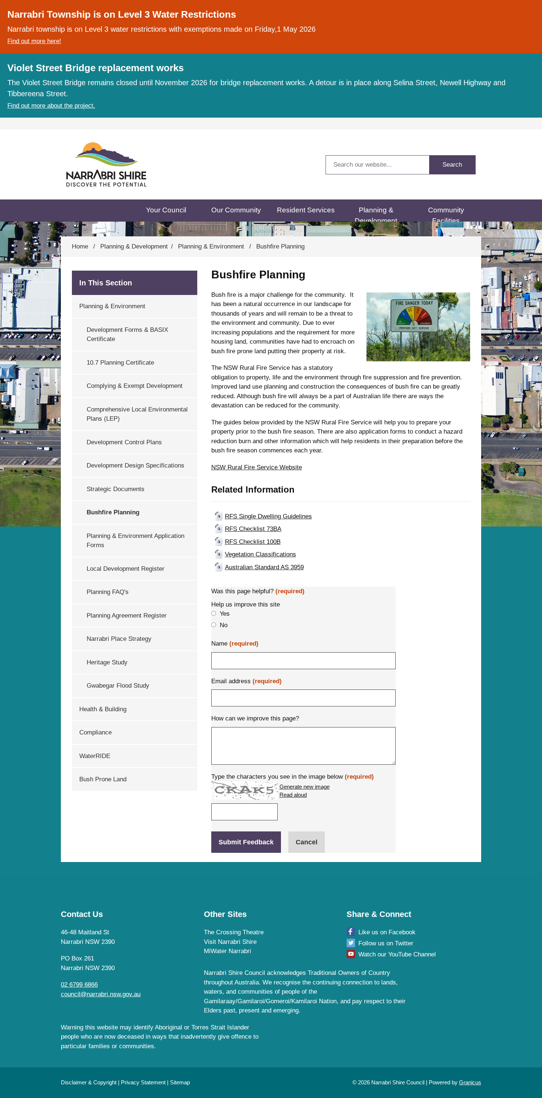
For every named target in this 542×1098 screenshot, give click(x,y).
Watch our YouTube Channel (397, 954)
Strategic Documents (116, 489)
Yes (225, 613)
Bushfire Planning (113, 512)
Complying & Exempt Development (135, 385)
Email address (246, 681)
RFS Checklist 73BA (253, 528)
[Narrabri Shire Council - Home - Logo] (106, 164)
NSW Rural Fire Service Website (256, 467)
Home (80, 246)
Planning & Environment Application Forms (135, 540)
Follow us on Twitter (385, 943)
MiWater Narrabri (227, 951)
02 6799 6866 (79, 984)
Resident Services (306, 210)
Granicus (470, 1082)
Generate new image (304, 787)
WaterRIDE (94, 756)
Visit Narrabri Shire (230, 941)
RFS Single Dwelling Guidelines (268, 516)
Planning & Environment (212, 246)
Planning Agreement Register (127, 615)
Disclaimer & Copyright (89, 1082)
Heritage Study (107, 662)
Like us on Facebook (387, 932)
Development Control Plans (124, 442)
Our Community (236, 210)
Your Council (166, 210)
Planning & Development (376, 214)
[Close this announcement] (533, 8)
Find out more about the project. (51, 105)
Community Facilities (446, 214)
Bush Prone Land (102, 779)
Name (234, 643)
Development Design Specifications (135, 465)
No (223, 625)
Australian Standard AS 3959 (264, 567)
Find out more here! (34, 41)
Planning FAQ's (108, 591)
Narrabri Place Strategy (119, 638)
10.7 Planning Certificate (120, 362)
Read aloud (293, 795)
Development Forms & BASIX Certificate (127, 334)
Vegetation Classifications (260, 554)
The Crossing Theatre (234, 932)
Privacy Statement (143, 1082)
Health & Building (102, 709)
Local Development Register (125, 568)
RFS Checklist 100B (253, 541)
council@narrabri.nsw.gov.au (100, 994)
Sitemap (180, 1082)
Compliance (95, 732)
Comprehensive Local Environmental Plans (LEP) (137, 414)
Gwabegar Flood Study (118, 685)
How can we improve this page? (255, 718)
